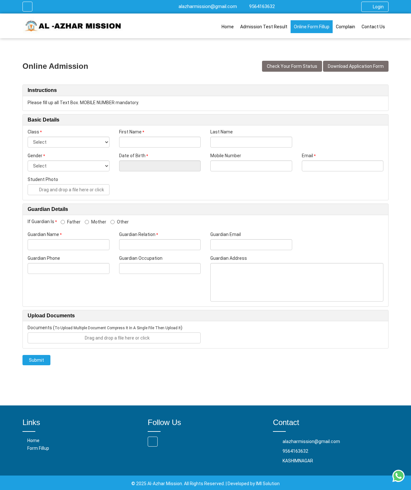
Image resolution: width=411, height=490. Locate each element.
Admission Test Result (263, 26)
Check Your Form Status (292, 66)
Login (378, 6)
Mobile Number (225, 155)
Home (228, 26)
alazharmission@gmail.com (208, 6)
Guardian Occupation (140, 258)
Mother (98, 221)
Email (307, 155)
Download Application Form (356, 66)
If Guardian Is (42, 221)
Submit (36, 360)
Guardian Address (228, 258)
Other (123, 221)
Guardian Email (225, 234)
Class (33, 131)
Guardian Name (43, 234)
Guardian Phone (44, 258)
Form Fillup (38, 448)
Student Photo (43, 179)
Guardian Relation (137, 234)
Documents (40, 327)
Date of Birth (132, 155)
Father (74, 221)
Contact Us (373, 26)
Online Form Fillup (311, 26)
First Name (130, 131)
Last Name (221, 131)
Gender (35, 155)
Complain (345, 26)
